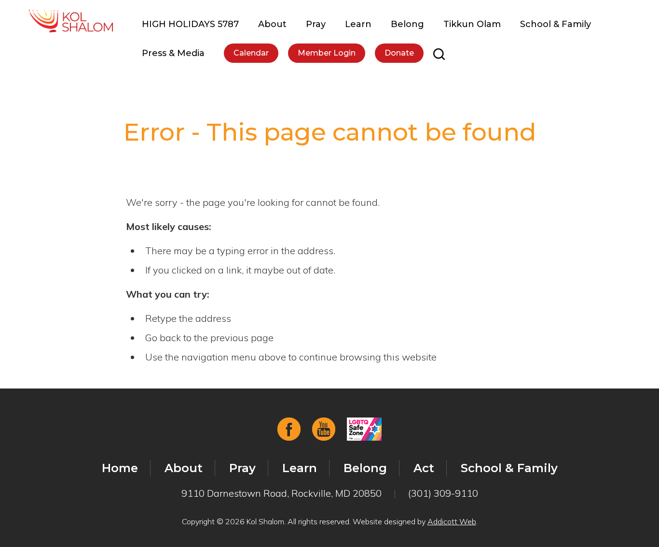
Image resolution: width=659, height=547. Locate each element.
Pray (316, 24)
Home (120, 468)
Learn (358, 24)
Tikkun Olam (472, 24)
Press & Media (173, 53)
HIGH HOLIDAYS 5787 (190, 24)
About (272, 24)
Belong (407, 24)
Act (423, 468)
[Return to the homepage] (71, 21)
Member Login (327, 53)
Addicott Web (451, 521)
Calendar (251, 53)
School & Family (555, 24)
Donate (399, 53)
